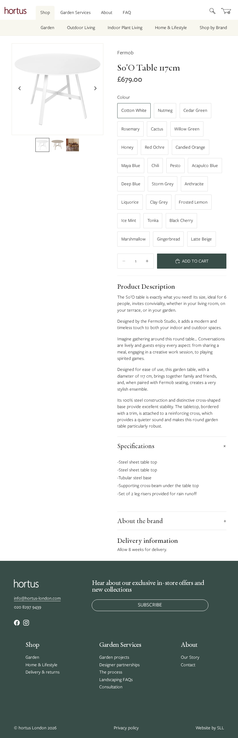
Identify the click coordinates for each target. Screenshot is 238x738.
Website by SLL (210, 728)
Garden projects (114, 657)
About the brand (171, 520)
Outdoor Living (81, 27)
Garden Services (75, 12)
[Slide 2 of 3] (57, 145)
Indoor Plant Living (125, 27)
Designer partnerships (119, 665)
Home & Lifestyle (171, 27)
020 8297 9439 (27, 607)
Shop (45, 12)
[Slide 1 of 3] (42, 145)
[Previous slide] (18, 89)
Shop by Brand (213, 27)
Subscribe (150, 604)
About (106, 12)
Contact (188, 665)
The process (110, 672)
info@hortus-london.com (37, 598)
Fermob (125, 52)
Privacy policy (126, 728)
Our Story (190, 657)
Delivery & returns (42, 672)
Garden (47, 27)
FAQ (127, 12)
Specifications (171, 445)
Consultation (110, 687)
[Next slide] (97, 89)
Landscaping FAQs (116, 679)
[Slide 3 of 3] (72, 145)
